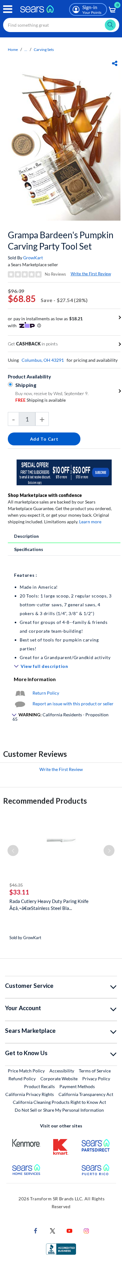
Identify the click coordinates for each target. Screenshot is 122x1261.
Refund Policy (22, 1078)
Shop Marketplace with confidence (45, 495)
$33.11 (19, 892)
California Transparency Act (85, 1094)
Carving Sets (44, 49)
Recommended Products (45, 800)
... (25, 49)
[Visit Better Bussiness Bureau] (61, 1248)
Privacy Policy (96, 1078)
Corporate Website (59, 1078)
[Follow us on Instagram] (86, 1230)
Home (13, 49)
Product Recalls (39, 1086)
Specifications (28, 549)
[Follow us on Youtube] (69, 1230)
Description (26, 536)
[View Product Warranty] (20, 693)
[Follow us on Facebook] (35, 1230)
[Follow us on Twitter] (52, 1230)
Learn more (90, 521)
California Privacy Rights (29, 1094)
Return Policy (46, 693)
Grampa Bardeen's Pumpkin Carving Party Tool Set (61, 240)
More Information (35, 679)
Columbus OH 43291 (43, 360)
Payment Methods (77, 1086)
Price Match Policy (26, 1070)
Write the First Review (91, 273)
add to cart (44, 439)
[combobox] (61, 25)
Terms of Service (95, 1070)
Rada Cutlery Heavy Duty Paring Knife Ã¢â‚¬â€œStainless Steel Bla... (49, 904)
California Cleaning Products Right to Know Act (59, 1102)
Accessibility (61, 1070)
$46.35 (16, 885)
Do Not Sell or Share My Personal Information (59, 1110)
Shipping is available (40, 400)
